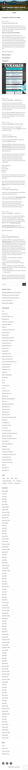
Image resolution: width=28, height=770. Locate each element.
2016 (4, 478)
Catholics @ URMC (6, 324)
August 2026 (5, 491)
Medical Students (6, 393)
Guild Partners (5, 369)
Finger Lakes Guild (6, 359)
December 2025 (6, 512)
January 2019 (5, 698)
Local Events (5, 390)
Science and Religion (6, 443)
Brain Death (4, 319)
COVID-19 (4, 335)
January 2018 (5, 706)
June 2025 (4, 528)
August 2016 (5, 735)
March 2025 (5, 536)
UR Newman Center (6, 146)
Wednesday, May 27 (6, 54)
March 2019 (4, 695)
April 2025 (4, 533)
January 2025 (5, 541)
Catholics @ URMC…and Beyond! (12, 100)
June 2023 (4, 576)
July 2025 (4, 525)
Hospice (4, 372)
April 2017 (4, 719)
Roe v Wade (4, 441)
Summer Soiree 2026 (7, 300)
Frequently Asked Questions (8, 361)
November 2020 (6, 642)
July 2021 (4, 621)
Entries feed (5, 748)
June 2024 (4, 554)
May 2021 (4, 626)
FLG (14, 480)
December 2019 (5, 671)
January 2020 (5, 668)
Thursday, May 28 (6, 57)
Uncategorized (5, 457)
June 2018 (4, 700)
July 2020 (4, 653)
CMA (3, 327)
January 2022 (5, 605)
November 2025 (6, 515)
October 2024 (5, 546)
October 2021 (5, 613)
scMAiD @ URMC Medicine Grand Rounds (11, 292)
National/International (7, 404)
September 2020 (6, 647)
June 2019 (4, 687)
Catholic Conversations (7, 321)
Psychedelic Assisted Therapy (9, 433)
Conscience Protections (7, 329)
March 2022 (4, 599)
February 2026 (5, 507)
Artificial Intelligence (7, 316)
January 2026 (5, 509)
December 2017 (5, 708)
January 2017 (5, 727)
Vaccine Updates (6, 459)
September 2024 (6, 549)
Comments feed (6, 751)
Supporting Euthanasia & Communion (10, 297)
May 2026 (4, 499)
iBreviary (4, 184)
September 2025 (6, 520)
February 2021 (5, 634)
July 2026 (4, 493)
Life (3, 388)
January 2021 (5, 637)
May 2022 (4, 594)
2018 (12, 478)
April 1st (19, 128)
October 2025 (5, 517)
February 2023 (5, 586)
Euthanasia (4, 351)
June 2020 (4, 655)
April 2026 (4, 501)
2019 (16, 478)
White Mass (4, 467)
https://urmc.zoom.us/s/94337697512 (11, 32)
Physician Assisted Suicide (10, 23)
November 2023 (6, 565)
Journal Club (5, 385)
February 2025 (5, 538)
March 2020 (5, 663)
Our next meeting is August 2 (8, 225)
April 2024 (4, 560)
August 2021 (5, 618)
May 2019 (4, 690)
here (13, 115)
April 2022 (4, 597)
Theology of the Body (7, 451)
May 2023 (4, 578)
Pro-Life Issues (5, 430)
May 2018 (4, 703)
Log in (3, 745)
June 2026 (4, 496)
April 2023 (4, 581)
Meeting (5, 483)
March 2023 (5, 584)
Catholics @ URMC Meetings (10, 237)
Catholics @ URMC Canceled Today (12, 124)
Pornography (5, 422)
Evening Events (5, 353)
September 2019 (6, 679)
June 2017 (4, 716)
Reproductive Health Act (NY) (8, 438)
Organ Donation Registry (7, 303)
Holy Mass (18, 480)
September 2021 (6, 615)
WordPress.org (5, 753)
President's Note (6, 425)
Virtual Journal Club (6, 462)
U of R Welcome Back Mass (10, 189)
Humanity (4, 377)
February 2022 (5, 602)
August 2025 (5, 523)
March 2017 (4, 721)
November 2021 (5, 610)
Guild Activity (5, 367)
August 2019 (5, 682)
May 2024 (4, 557)
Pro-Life (4, 428)
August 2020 (5, 650)
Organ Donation (5, 409)
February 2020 (5, 666)
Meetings (4, 396)
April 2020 (4, 660)
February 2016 (5, 737)
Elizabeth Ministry (6, 345)
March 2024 (5, 562)
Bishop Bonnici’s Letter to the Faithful (10, 295)
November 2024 (6, 544)
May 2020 (4, 658)
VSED (3, 465)
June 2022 (4, 592)
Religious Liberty (6, 436)
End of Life (4, 348)
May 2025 (4, 530)
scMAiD (4, 446)
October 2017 (5, 711)
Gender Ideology (6, 364)
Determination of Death (7, 340)
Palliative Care (5, 414)
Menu (14, 12)
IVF (3, 380)
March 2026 (5, 504)
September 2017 (6, 714)
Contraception (5, 332)
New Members (5, 406)
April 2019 (4, 692)
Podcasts (4, 420)
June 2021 (4, 623)
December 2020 (6, 639)
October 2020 (5, 645)
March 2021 (4, 631)
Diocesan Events (6, 343)
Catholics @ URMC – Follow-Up (11, 213)
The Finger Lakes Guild (13, 8)
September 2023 (6, 570)
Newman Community (20, 197)
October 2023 (5, 568)
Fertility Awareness (6, 356)
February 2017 (5, 724)
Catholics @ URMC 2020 (9, 137)
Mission (4, 401)
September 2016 (6, 732)
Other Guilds (5, 412)
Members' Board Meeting (8, 398)
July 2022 (4, 589)
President (10, 483)
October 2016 (5, 729)
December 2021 (5, 607)
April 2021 (4, 629)
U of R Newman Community (8, 454)
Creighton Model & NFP (7, 337)
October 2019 (5, 676)
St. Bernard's (5, 449)
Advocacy (4, 314)
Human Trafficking (6, 374)
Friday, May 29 (5, 60)
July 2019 (4, 684)
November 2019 (5, 674)
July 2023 (4, 573)
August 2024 (5, 552)
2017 (8, 478)
